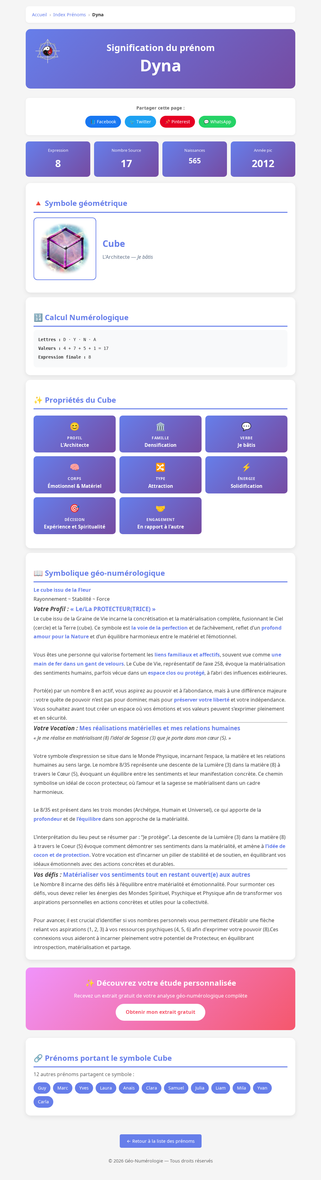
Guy (42, 1088)
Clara (151, 1088)
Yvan (262, 1088)
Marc (62, 1088)
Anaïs (129, 1088)
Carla (43, 1102)
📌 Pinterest (177, 122)
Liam (221, 1088)
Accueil (39, 15)
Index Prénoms (69, 15)
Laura (106, 1088)
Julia (199, 1088)
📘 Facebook (103, 122)
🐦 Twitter (140, 122)
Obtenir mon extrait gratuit (160, 1012)
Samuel (176, 1088)
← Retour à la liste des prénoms (161, 1141)
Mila (241, 1088)
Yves (84, 1088)
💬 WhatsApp (217, 122)
